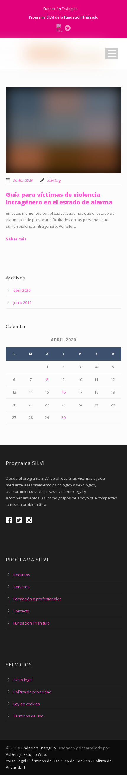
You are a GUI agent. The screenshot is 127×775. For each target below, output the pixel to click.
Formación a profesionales (37, 599)
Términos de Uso (44, 760)
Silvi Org (54, 180)
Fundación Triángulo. (38, 748)
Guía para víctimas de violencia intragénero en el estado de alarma (59, 198)
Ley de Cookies (76, 760)
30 (63, 417)
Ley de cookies (26, 704)
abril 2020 (21, 290)
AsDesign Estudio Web (26, 754)
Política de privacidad (32, 691)
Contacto (21, 611)
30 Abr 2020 (23, 180)
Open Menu (111, 53)
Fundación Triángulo (60, 8)
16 (63, 392)
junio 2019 (22, 302)
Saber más (16, 239)
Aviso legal (22, 679)
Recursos (21, 574)
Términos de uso (28, 716)
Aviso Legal (16, 760)
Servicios (21, 586)
